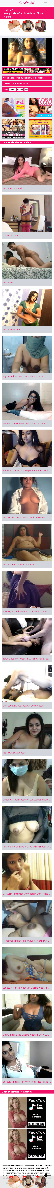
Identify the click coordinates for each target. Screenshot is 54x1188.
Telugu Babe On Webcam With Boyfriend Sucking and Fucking (27, 658)
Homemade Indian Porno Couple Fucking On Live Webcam (27, 940)
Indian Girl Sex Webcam (14, 752)
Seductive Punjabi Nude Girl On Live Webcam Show (27, 987)
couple (12, 89)
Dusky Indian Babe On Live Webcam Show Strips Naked (27, 1034)
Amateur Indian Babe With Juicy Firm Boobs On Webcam (27, 846)
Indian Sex (8, 282)
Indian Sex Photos (11, 329)
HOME (7, 9)
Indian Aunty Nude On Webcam (18, 564)
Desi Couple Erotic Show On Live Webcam (23, 705)
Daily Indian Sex (10, 235)
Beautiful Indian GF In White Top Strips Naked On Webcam (27, 1081)
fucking (20, 89)
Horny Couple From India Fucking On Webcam (26, 423)
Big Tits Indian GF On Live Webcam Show (23, 376)
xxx (26, 89)
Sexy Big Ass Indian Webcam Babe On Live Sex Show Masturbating (27, 611)
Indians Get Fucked (12, 188)
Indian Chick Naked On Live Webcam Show (24, 517)
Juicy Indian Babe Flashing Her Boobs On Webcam (27, 470)
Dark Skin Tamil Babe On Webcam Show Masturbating (27, 893)
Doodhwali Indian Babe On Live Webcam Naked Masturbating (27, 799)
